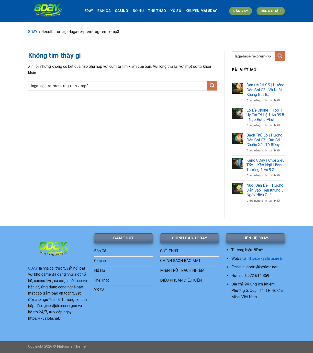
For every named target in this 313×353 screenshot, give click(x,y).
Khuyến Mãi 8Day (201, 11)
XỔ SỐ (175, 11)
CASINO (121, 11)
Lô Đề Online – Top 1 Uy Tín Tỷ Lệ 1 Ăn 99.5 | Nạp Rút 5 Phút (265, 115)
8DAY (88, 11)
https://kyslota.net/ (264, 258)
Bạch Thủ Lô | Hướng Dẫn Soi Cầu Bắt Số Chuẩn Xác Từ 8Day (264, 140)
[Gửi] (212, 86)
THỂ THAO (157, 11)
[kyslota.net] (52, 11)
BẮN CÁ (104, 11)
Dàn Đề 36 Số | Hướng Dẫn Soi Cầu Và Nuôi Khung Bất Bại (265, 90)
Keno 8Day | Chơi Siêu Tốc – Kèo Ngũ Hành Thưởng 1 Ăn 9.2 (265, 165)
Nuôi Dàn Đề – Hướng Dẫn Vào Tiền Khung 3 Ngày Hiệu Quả (265, 190)
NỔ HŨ (138, 11)
